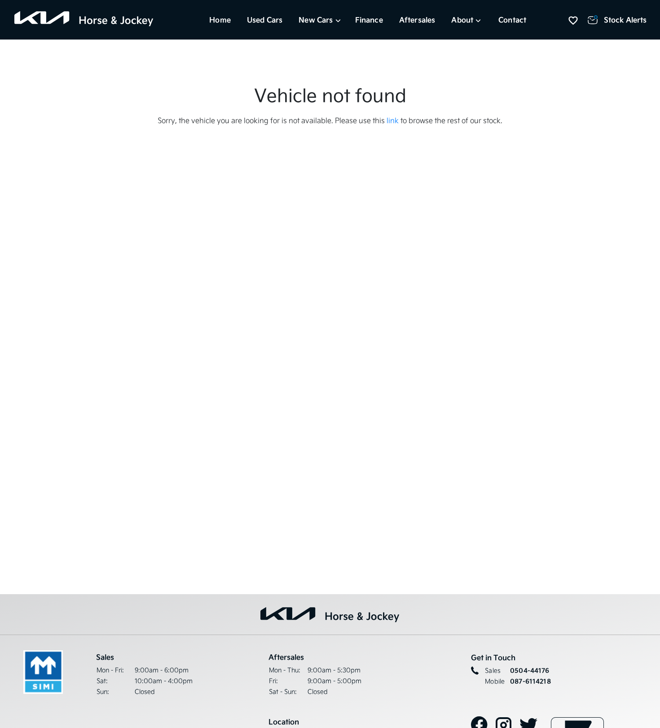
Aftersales (417, 19)
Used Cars (264, 19)
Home (220, 19)
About (462, 19)
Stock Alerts (625, 19)
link (393, 120)
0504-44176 (529, 670)
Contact (512, 19)
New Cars (316, 19)
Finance (369, 19)
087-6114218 (530, 681)
